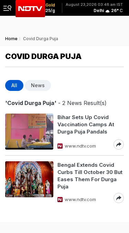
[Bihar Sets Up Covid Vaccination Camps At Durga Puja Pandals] (29, 132)
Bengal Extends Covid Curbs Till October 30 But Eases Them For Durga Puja (89, 176)
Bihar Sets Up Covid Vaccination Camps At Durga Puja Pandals (85, 124)
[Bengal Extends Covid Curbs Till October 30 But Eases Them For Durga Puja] (29, 182)
